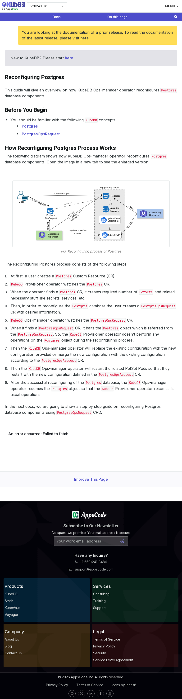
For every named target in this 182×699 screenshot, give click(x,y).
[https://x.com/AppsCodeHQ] (81, 693)
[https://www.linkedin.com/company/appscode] (91, 693)
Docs (57, 17)
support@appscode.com (93, 569)
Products (14, 586)
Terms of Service (89, 685)
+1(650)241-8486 (93, 562)
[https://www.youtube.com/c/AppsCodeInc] (110, 693)
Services (102, 586)
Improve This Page (91, 479)
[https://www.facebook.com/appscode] (100, 693)
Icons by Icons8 (124, 685)
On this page (117, 17)
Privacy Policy (57, 685)
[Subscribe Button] (122, 541)
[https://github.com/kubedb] (72, 693)
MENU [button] (170, 6)
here (84, 38)
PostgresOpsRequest (41, 134)
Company (14, 631)
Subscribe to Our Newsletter (91, 525)
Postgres (30, 126)
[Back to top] (172, 684)
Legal (98, 631)
